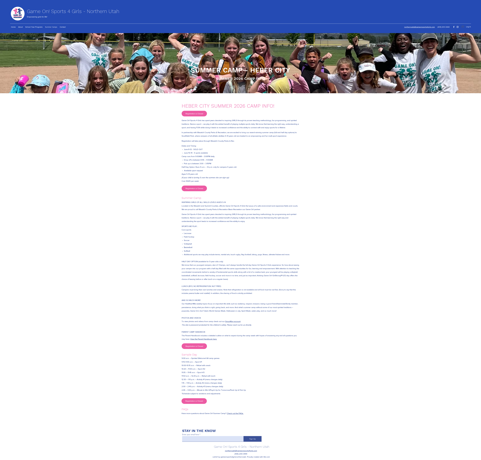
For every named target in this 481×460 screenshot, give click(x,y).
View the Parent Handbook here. (203, 339)
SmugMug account (233, 321)
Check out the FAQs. (235, 413)
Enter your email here (190, 434)
